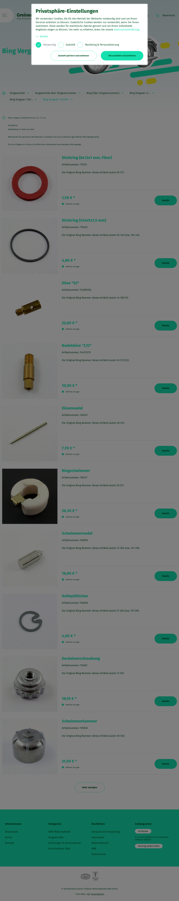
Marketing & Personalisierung (102, 44)
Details (44, 36)
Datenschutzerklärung (126, 29)
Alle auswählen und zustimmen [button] (122, 56)
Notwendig (49, 44)
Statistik (70, 44)
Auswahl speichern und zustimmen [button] (73, 56)
